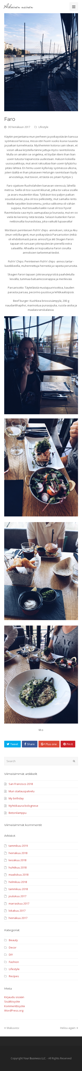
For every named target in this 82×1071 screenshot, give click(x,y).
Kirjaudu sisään (14, 997)
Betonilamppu (17, 813)
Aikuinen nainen (18, 6)
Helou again (67, 1028)
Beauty (13, 940)
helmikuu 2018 (18, 882)
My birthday (16, 798)
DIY (11, 954)
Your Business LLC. (34, 1058)
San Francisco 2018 (21, 784)
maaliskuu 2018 (18, 874)
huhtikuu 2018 (17, 867)
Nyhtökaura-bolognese (23, 806)
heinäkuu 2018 (18, 853)
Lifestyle (43, 127)
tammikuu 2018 (18, 889)
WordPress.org (13, 1010)
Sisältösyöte (12, 1001)
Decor (12, 947)
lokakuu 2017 (17, 910)
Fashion (14, 962)
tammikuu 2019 (18, 846)
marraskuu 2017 (19, 903)
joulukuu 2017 (17, 896)
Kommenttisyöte (14, 1006)
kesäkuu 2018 (17, 860)
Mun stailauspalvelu (21, 791)
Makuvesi (13, 1028)
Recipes (14, 976)
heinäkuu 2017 (18, 918)
